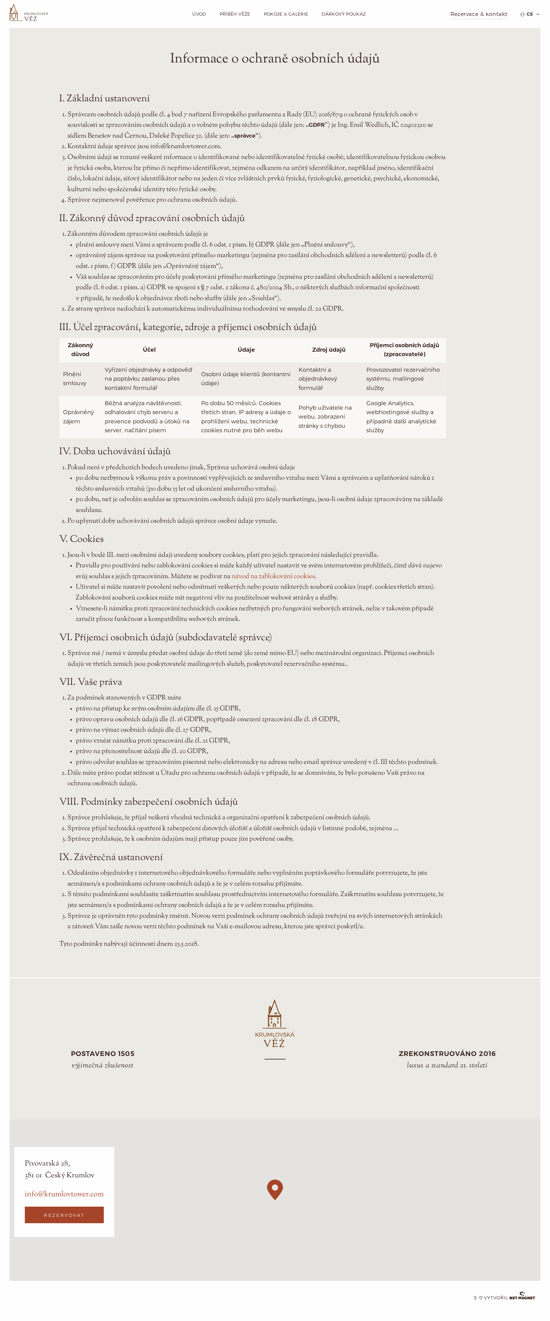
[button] (275, 1190)
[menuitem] (529, 14)
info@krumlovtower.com (64, 1194)
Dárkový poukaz (343, 14)
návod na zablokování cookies (273, 576)
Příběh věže (235, 14)
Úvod (199, 14)
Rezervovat (64, 1215)
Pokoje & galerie (286, 14)
